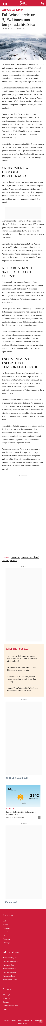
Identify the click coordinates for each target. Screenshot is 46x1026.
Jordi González (8, 28)
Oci (4, 935)
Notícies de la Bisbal (10, 979)
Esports (5, 932)
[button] (42, 3)
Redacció (8, 817)
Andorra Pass (16, 557)
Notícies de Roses (9, 976)
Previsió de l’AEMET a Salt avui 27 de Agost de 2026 (21, 813)
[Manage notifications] (41, 1021)
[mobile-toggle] (5, 3)
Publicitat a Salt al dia (10, 1005)
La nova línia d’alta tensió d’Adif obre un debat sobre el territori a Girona (22, 689)
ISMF (36, 557)
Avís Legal (7, 994)
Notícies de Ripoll (9, 969)
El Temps (10, 808)
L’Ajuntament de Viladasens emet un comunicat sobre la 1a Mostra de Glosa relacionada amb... (22, 658)
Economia (6, 939)
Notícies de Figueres (10, 958)
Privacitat (6, 998)
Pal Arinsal (13, 560)
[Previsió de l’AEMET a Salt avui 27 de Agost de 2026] (23, 796)
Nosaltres (6, 1009)
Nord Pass (5, 560)
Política (5, 924)
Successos (6, 928)
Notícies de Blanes (9, 972)
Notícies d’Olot (8, 965)
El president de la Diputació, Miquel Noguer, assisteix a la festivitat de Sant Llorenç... (21, 679)
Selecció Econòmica (12, 10)
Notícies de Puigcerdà (10, 961)
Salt (4, 921)
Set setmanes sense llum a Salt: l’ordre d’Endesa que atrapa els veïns (21, 668)
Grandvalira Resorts (27, 557)
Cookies (6, 1002)
